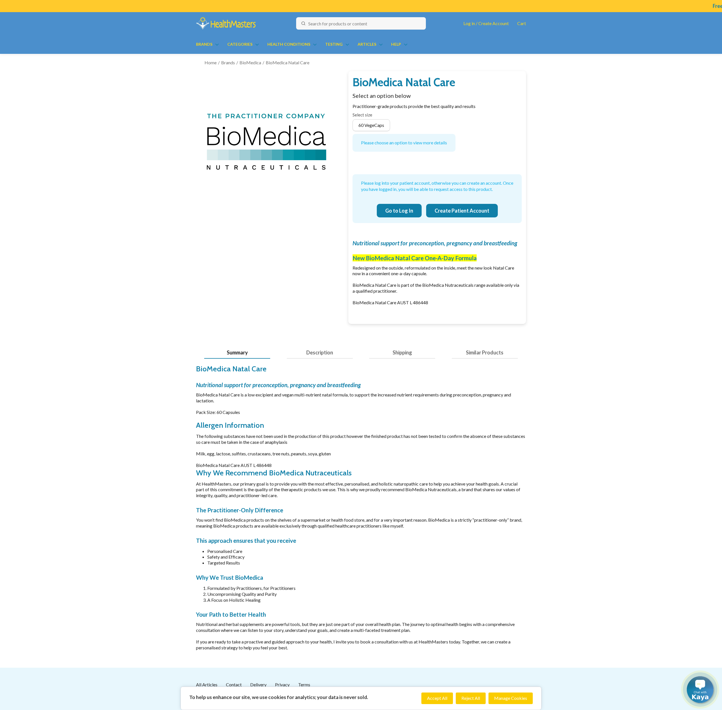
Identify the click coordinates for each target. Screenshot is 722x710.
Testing (334, 44)
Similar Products (484, 352)
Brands (204, 44)
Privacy (282, 684)
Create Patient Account (462, 211)
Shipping (402, 352)
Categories (239, 44)
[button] (700, 689)
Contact (234, 684)
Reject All (470, 698)
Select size (362, 114)
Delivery (258, 684)
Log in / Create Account (486, 23)
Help (396, 44)
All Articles (206, 684)
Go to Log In (399, 211)
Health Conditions (288, 44)
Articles (367, 44)
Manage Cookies (510, 698)
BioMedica (250, 62)
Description (319, 352)
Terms (304, 684)
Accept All (437, 698)
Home (210, 62)
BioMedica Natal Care (287, 62)
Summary (237, 352)
